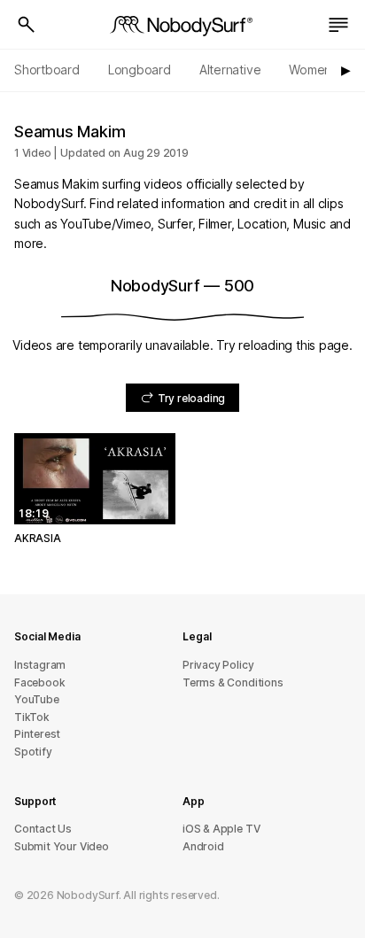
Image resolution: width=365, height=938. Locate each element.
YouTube (36, 699)
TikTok (32, 717)
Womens (313, 69)
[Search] (26, 24)
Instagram (40, 664)
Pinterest (37, 733)
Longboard (139, 69)
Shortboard (47, 69)
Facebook (39, 682)
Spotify (33, 751)
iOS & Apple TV (221, 828)
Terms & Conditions (232, 682)
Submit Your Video (61, 846)
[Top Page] (182, 24)
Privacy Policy (217, 664)
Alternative (230, 69)
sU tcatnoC (43, 828)
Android (203, 846)
